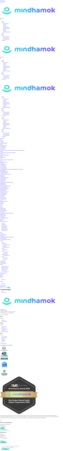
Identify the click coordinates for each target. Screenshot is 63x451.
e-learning (4, 29)
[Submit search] (8, 287)
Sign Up (1, 264)
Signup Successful (3, 170)
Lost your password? (3, 429)
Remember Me (3, 426)
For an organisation (6, 114)
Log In (1, 220)
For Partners (4, 40)
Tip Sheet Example (3, 164)
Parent (1, 144)
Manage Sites (3, 224)
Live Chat (4, 101)
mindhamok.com (3, 286)
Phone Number (2, 437)
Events (3, 33)
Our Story (3, 320)
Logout (3, 341)
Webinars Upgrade (3, 184)
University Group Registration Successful (6, 182)
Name (1, 434)
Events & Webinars (6, 27)
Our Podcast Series (3, 238)
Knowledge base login (3, 172)
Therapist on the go (4, 243)
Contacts (1, 276)
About (3, 21)
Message (1, 440)
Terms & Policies (4, 336)
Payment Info (2, 181)
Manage (3, 339)
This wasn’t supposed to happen (5, 239)
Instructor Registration (4, 143)
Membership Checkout (5, 229)
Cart (1, 139)
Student (1, 151)
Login (1, 158)
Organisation (2, 435)
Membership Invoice (4, 230)
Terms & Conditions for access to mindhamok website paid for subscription (12, 150)
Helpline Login (2, 176)
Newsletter (3, 340)
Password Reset (2, 157)
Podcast (4, 30)
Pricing (3, 35)
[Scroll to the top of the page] (0, 419)
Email (1, 436)
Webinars (3, 242)
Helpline (4, 63)
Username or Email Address (4, 424)
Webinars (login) (2, 183)
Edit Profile (2, 163)
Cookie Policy (12, 447)
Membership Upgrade (6, 107)
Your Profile (3, 223)
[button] (29, 19)
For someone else (6, 76)
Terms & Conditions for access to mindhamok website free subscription (11, 169)
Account (1, 156)
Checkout (1, 140)
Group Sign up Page (3, 210)
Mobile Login (2, 175)
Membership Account (3, 221)
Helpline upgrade (3, 178)
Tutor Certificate (3, 146)
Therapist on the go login (4, 177)
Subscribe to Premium (3, 189)
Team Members (4, 321)
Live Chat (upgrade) (3, 194)
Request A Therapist (6, 28)
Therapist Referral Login (4, 171)
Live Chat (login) (2, 165)
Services (3, 118)
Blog (2, 34)
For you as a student (6, 36)
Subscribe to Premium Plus (4, 188)
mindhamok (2, 203)
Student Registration (3, 145)
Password (1, 425)
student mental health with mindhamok (6, 159)
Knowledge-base (6, 23)
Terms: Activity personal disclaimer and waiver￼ (8, 152)
